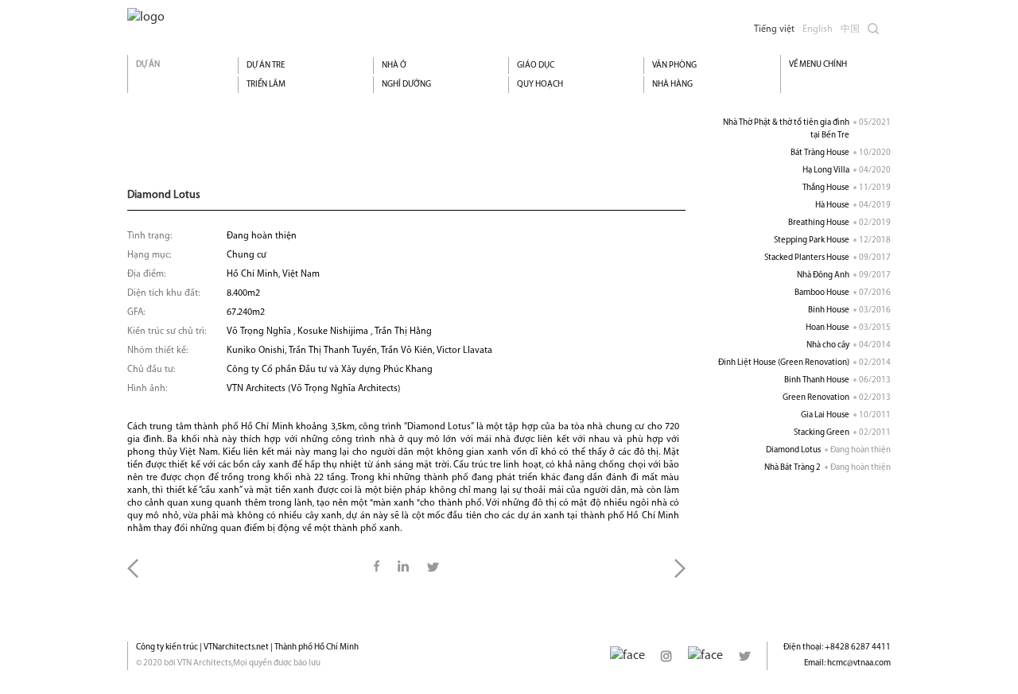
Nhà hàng (672, 84)
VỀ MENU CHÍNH (818, 64)
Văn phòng (674, 65)
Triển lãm (266, 84)
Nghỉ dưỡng (406, 84)
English (817, 29)
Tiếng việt (774, 29)
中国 (850, 29)
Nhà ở (394, 65)
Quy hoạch (540, 84)
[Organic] (146, 17)
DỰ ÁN (148, 64)
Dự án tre (266, 65)
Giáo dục (535, 65)
